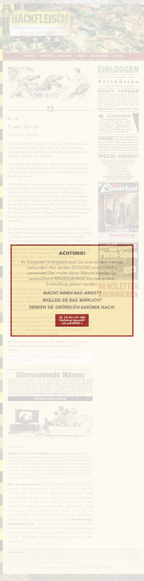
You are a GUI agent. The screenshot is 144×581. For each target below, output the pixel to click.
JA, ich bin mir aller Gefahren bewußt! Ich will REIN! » (72, 320)
